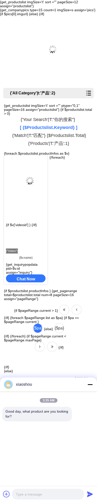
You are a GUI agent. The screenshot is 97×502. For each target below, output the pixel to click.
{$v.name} (26, 257)
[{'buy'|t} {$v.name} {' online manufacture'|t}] (26, 176)
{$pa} (59, 328)
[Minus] (90, 384)
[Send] (90, 494)
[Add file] (6, 494)
